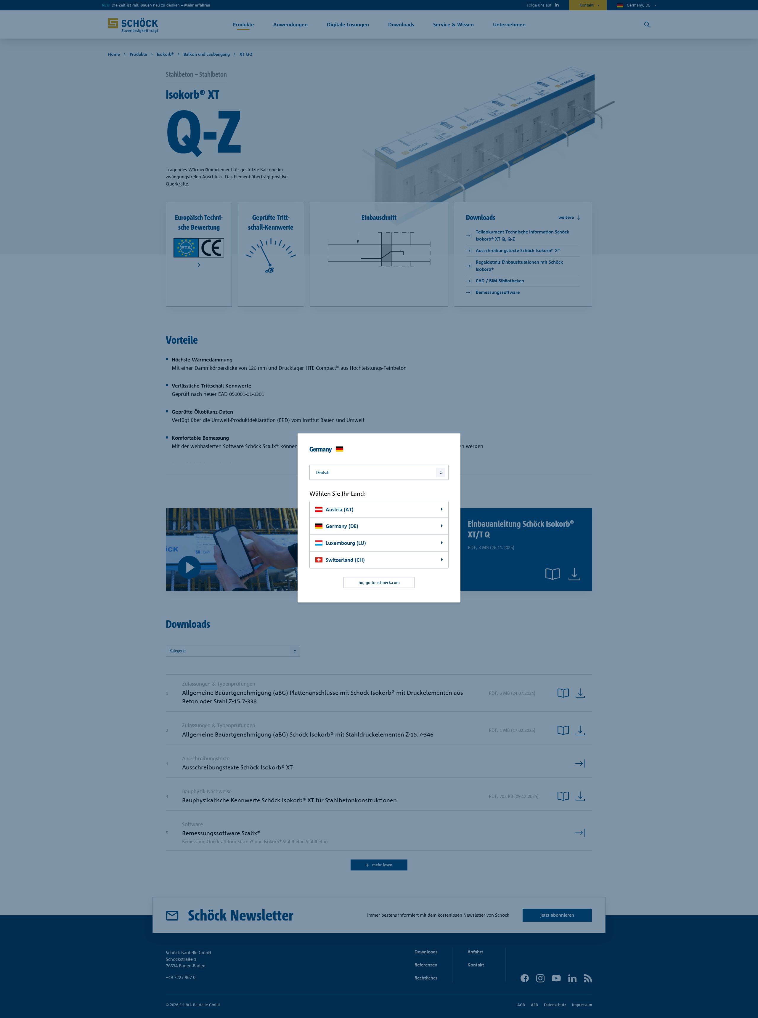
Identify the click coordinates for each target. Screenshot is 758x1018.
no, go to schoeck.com (379, 582)
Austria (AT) (340, 509)
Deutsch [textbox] (322, 472)
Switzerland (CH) (345, 560)
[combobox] (379, 472)
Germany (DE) (342, 526)
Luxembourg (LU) (346, 543)
